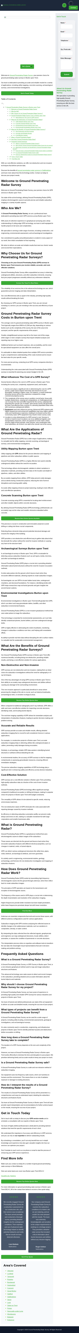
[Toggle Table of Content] (2, 104)
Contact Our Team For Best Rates (27, 283)
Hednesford (11, 1285)
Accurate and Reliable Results (24, 133)
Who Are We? (15, 111)
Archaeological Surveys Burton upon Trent (27, 125)
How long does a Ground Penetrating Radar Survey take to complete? (34, 150)
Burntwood (11, 1282)
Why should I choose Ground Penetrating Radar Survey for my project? (34, 145)
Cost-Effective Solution (22, 135)
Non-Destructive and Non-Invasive (25, 131)
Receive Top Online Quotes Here (27, 700)
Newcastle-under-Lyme (15, 1311)
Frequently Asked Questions (19, 141)
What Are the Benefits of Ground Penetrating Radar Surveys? (28, 129)
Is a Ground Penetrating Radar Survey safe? (27, 152)
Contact (73, 7)
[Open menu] (64, 5)
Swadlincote (5, 1176)
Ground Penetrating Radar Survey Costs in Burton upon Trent (28, 115)
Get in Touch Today (17, 156)
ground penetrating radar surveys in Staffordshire (34, 170)
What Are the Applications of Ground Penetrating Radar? (27, 119)
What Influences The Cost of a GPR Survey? (27, 117)
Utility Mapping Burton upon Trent (24, 121)
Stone (9, 1300)
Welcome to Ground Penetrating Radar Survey (24, 109)
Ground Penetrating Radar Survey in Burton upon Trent (23, 107)
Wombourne (11, 1314)
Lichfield (10, 1274)
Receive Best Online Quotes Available (27, 518)
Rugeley (10, 1279)
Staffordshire (11, 1297)
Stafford (10, 1294)
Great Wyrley (11, 1291)
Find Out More (27, 911)
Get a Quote (26, 66)
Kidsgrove (10, 1320)
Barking (13, 1176)
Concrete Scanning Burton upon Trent (26, 123)
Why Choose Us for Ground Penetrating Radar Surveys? (27, 113)
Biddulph (10, 1317)
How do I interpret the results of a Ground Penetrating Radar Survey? (34, 154)
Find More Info (16, 159)
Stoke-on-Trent (12, 1305)
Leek (9, 1302)
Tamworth (10, 1276)
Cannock (10, 1288)
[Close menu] (71, 3)
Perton (9, 1308)
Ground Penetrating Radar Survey (21, 75)
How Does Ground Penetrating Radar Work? (23, 139)
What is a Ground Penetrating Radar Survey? (27, 143)
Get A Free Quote (27, 1257)
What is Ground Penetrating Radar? (21, 137)
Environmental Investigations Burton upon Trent (28, 127)
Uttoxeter (10, 1271)
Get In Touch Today (27, 93)
